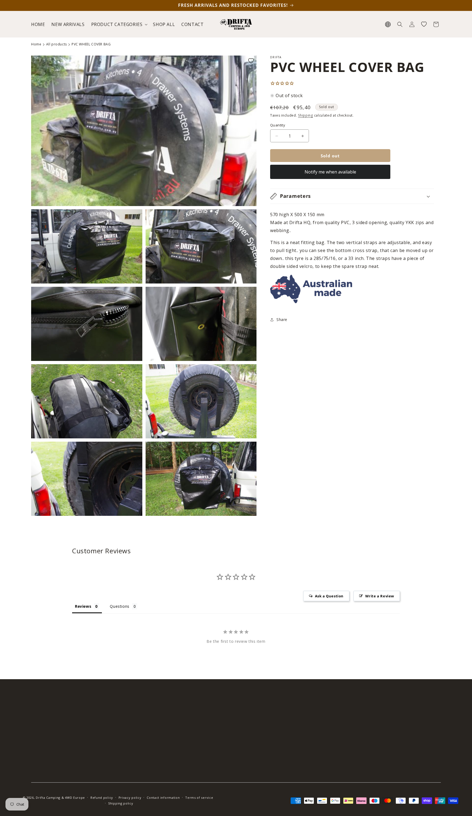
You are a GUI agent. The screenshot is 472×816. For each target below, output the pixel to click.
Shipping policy (120, 803)
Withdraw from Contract (261, 755)
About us (143, 736)
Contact (141, 746)
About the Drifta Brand (363, 726)
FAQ (242, 726)
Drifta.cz (349, 736)
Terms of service (199, 797)
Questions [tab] (119, 606)
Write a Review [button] (379, 596)
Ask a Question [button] (329, 596)
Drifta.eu (349, 746)
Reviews (142, 726)
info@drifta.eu (63, 727)
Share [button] (281, 319)
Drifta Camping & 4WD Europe (60, 797)
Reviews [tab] (83, 606)
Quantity (277, 125)
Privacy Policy (251, 765)
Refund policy (101, 797)
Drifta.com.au (354, 755)
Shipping (305, 115)
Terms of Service (254, 774)
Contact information (163, 797)
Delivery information (257, 736)
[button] (119, 24)
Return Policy (250, 746)
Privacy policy (130, 797)
